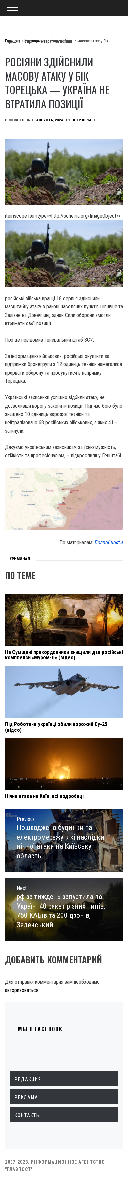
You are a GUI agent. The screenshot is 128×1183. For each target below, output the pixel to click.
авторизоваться (21, 990)
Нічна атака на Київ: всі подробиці (44, 796)
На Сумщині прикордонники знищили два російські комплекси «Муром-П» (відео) (64, 655)
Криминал (20, 559)
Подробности (109, 542)
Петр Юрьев (83, 120)
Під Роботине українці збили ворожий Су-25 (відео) (56, 727)
